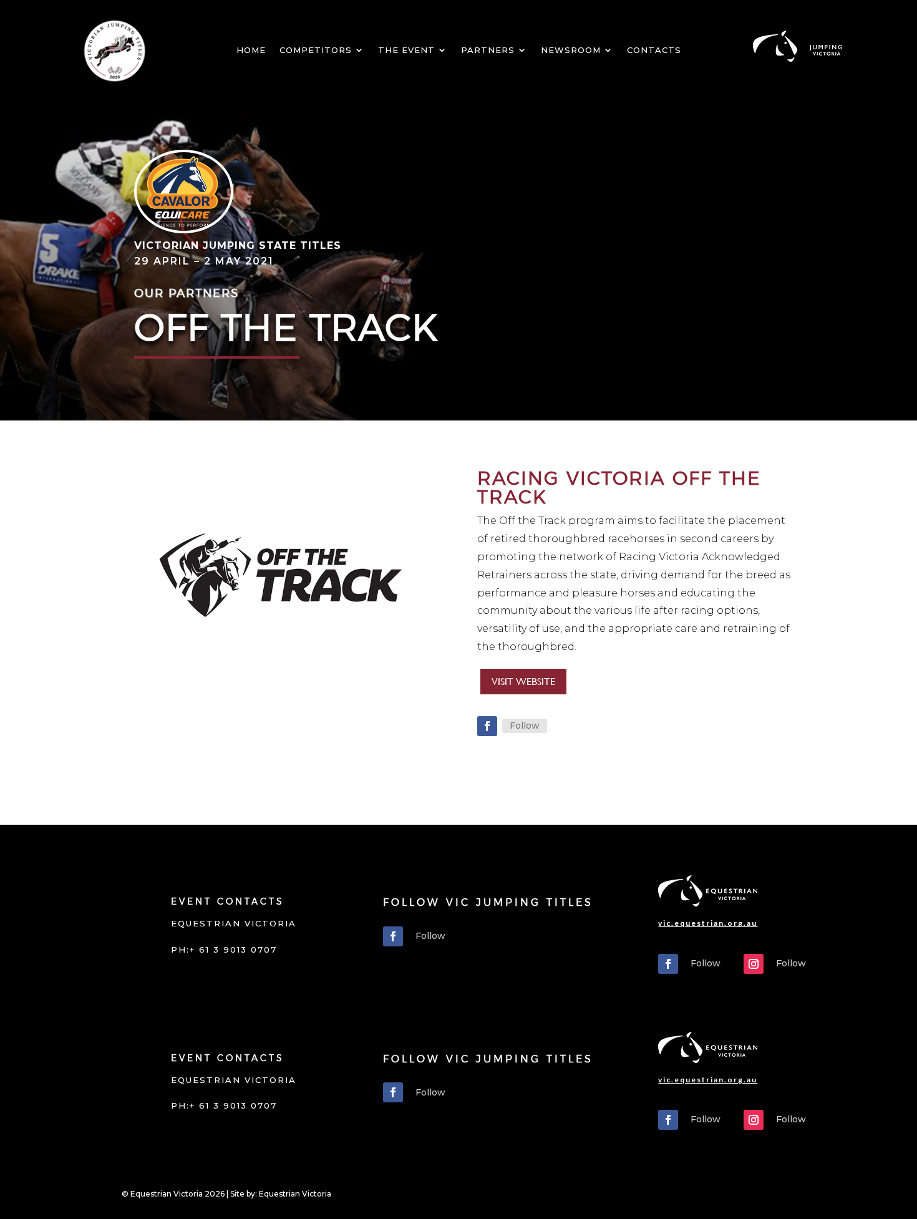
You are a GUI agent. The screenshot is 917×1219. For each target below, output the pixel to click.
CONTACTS (654, 50)
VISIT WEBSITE (523, 681)
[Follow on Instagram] (754, 964)
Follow (525, 725)
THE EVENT (406, 50)
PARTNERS (488, 50)
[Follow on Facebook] (487, 726)
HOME (251, 50)
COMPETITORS (315, 50)
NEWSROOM (571, 50)
